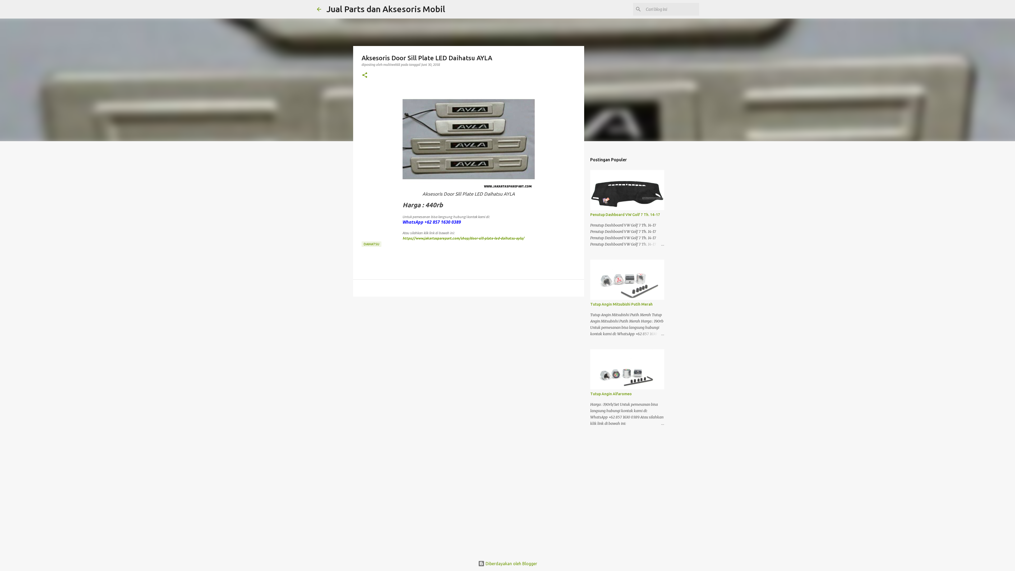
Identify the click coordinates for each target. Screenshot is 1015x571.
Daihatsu (371, 244)
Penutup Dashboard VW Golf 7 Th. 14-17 (625, 215)
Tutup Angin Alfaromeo (611, 394)
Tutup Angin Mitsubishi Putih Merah (621, 304)
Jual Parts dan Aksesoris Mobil (385, 9)
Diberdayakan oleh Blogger (511, 563)
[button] (365, 75)
